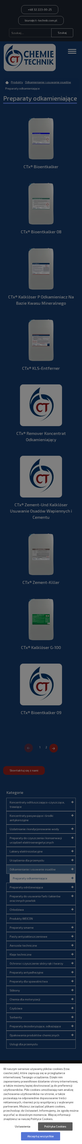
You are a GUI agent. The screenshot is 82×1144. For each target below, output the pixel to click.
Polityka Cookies (55, 1126)
